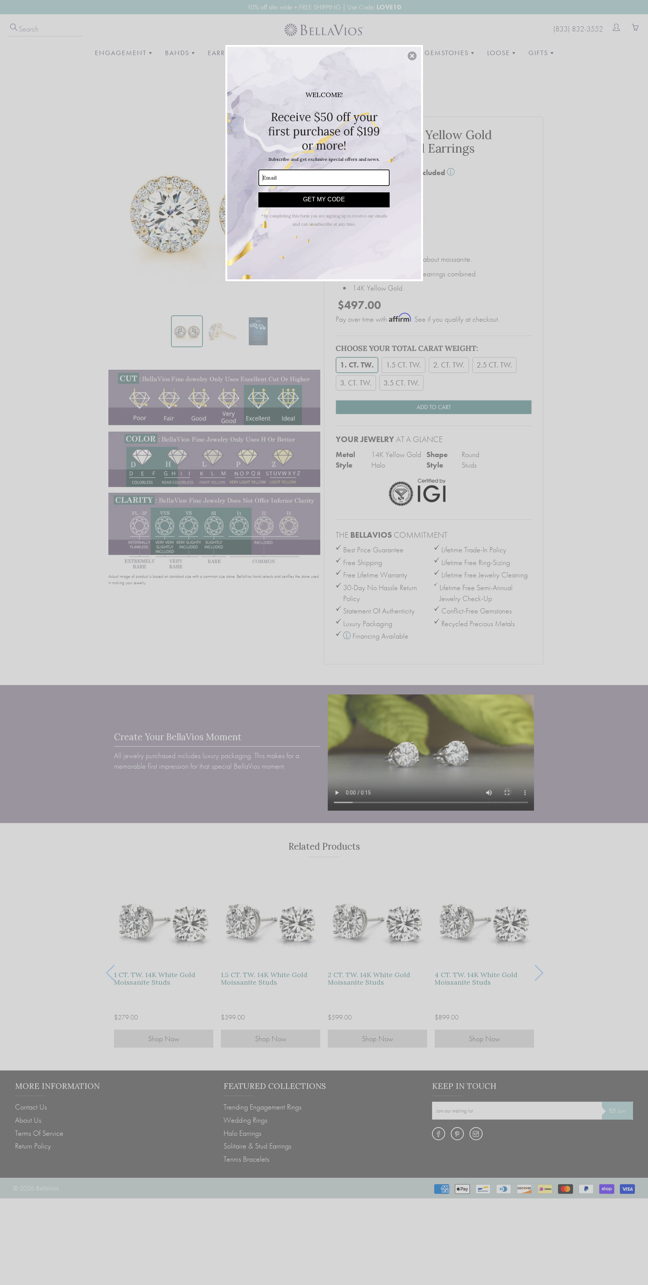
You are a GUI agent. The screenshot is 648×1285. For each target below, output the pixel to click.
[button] (412, 55)
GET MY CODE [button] (324, 199)
